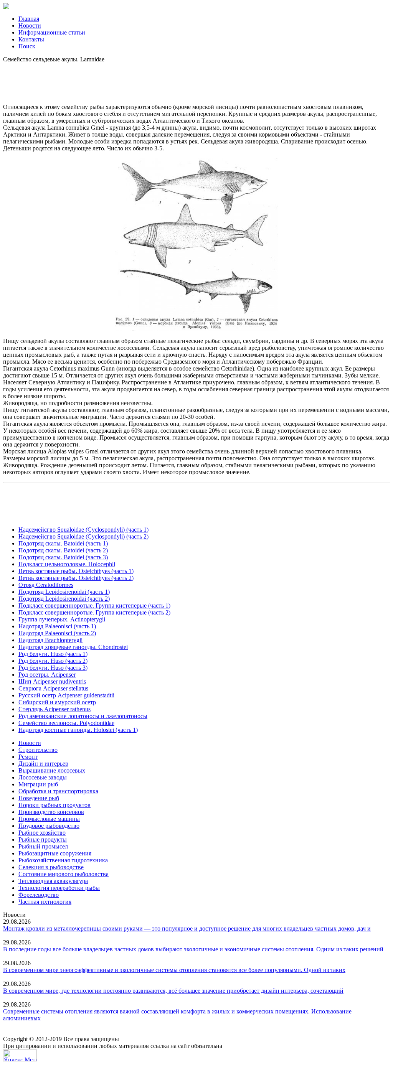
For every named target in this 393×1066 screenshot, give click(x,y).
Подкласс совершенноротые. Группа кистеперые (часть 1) (94, 605)
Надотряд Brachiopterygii (50, 640)
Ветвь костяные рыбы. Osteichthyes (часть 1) (76, 571)
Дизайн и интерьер (43, 763)
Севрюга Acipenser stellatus (53, 688)
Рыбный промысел (43, 846)
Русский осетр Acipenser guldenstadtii (66, 695)
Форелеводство (38, 894)
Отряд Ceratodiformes (45, 585)
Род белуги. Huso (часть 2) (53, 660)
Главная (28, 18)
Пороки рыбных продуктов (54, 805)
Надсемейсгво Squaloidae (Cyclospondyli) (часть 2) (83, 536)
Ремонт (28, 756)
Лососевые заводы (42, 777)
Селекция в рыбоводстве (51, 867)
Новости (29, 25)
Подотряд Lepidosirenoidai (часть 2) (64, 598)
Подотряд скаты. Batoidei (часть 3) (63, 557)
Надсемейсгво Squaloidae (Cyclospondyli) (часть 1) (83, 529)
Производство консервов (51, 812)
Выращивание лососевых (51, 770)
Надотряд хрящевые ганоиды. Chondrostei (73, 647)
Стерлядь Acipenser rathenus (54, 709)
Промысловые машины (49, 819)
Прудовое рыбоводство (48, 825)
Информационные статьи (51, 32)
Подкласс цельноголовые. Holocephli (66, 564)
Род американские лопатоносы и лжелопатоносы (82, 716)
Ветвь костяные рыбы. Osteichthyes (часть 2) (76, 578)
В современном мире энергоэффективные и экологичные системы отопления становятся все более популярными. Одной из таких (174, 970)
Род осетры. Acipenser (47, 674)
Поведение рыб (38, 798)
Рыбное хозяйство (42, 832)
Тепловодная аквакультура (53, 881)
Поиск (26, 46)
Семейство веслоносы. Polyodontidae (66, 723)
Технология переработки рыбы (59, 888)
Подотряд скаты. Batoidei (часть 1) (63, 543)
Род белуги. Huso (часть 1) (53, 654)
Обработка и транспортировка (58, 791)
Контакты (31, 39)
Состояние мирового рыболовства (63, 874)
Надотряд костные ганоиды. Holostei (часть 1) (78, 730)
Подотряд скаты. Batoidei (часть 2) (63, 550)
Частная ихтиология (44, 901)
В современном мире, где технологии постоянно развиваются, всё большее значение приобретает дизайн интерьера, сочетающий (173, 990)
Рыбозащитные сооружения (54, 853)
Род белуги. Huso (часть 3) (53, 667)
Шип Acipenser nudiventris (52, 681)
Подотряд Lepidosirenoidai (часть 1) (64, 591)
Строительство (38, 749)
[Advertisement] (196, 80)
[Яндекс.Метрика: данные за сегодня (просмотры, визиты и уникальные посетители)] (20, 1055)
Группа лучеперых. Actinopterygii (61, 619)
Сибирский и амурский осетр (57, 702)
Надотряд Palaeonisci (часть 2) (57, 633)
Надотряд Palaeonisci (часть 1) (57, 626)
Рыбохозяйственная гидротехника (63, 860)
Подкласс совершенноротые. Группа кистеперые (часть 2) (94, 612)
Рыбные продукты (42, 839)
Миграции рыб (38, 784)
